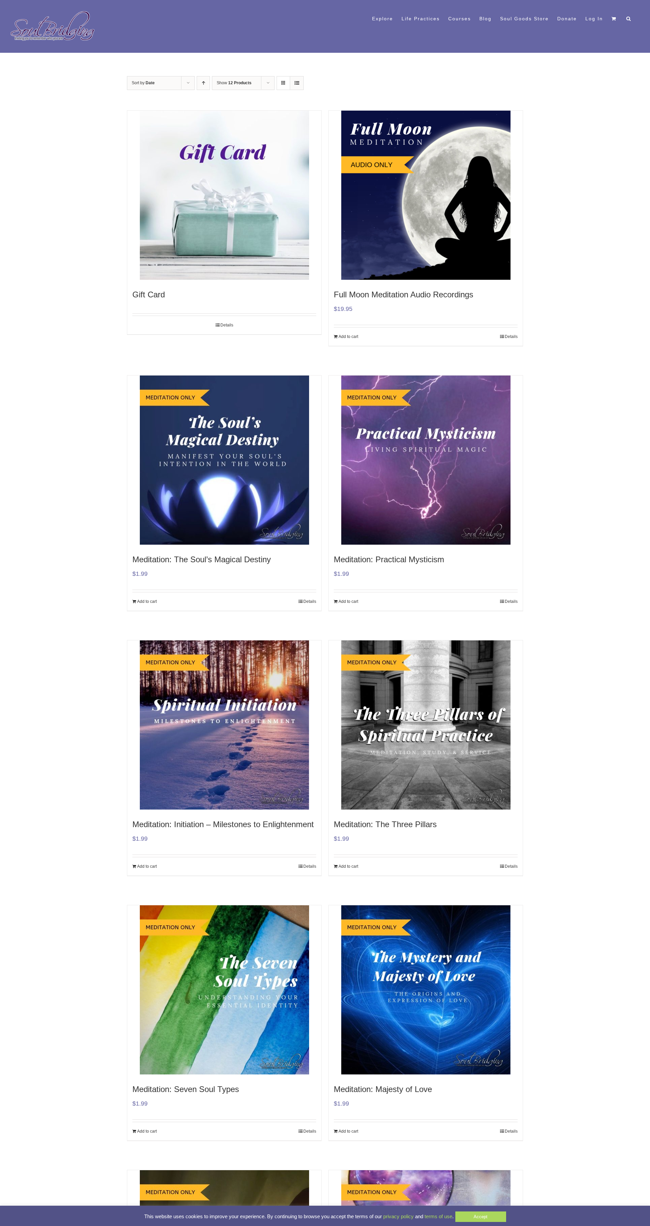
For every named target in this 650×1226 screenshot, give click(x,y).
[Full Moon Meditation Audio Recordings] (426, 195)
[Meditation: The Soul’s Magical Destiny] (224, 460)
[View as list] (296, 83)
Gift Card (148, 294)
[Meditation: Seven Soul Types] (224, 989)
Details (226, 325)
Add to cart (348, 336)
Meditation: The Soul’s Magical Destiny (201, 559)
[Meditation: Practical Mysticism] (426, 460)
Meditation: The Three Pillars (385, 824)
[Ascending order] (203, 83)
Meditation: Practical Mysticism (389, 559)
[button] (628, 18)
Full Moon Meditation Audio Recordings (403, 294)
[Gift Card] (224, 195)
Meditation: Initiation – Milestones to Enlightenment (223, 824)
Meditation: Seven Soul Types (185, 1089)
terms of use (438, 1216)
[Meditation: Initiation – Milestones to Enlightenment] (224, 725)
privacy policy (398, 1216)
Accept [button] (481, 1216)
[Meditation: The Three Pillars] (426, 725)
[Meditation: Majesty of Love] (426, 989)
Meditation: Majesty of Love (383, 1089)
